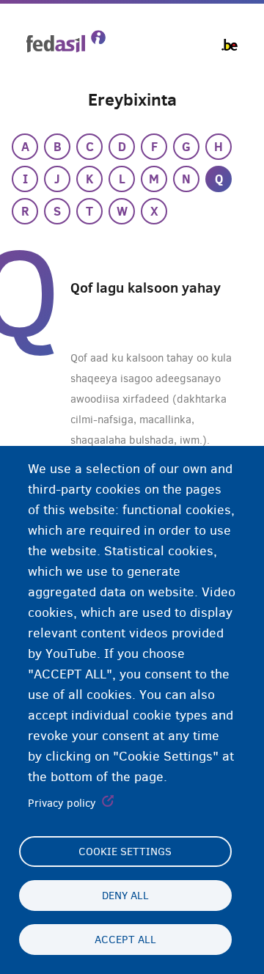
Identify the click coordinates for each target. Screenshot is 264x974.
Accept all (125, 939)
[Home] (66, 41)
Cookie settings (125, 851)
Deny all (125, 895)
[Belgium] (229, 45)
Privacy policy (62, 803)
